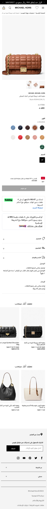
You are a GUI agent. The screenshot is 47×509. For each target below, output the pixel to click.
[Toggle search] (10, 7)
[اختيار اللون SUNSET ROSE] (35, 137)
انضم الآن (34, 180)
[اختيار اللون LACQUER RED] (20, 137)
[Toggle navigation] (43, 8)
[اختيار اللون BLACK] (42, 128)
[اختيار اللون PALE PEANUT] (42, 137)
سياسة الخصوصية (38, 495)
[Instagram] (18, 458)
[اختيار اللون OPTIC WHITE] (13, 137)
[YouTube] (24, 458)
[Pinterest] (30, 458)
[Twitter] (36, 458)
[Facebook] (41, 458)
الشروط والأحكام (38, 500)
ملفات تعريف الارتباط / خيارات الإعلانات (30, 505)
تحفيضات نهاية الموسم (27, 13)
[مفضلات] (37, 7)
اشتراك (13, 448)
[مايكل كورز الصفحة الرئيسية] (23, 8)
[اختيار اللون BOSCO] (42, 147)
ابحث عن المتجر (35, 434)
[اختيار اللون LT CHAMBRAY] (13, 128)
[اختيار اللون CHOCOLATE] (27, 128)
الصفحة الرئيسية (40, 13)
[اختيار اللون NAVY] (20, 128)
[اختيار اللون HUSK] (27, 137)
